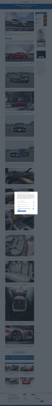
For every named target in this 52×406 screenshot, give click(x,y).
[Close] (36, 192)
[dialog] (26, 203)
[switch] (33, 202)
